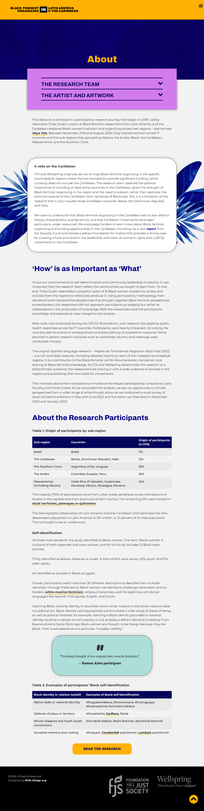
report (151, 229)
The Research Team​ (70, 84)
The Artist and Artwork (77, 95)
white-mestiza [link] (56, 592)
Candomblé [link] (110, 732)
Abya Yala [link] (39, 133)
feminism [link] (75, 592)
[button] (200, 5)
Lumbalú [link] (144, 732)
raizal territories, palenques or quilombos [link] (64, 503)
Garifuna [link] (112, 713)
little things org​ (35, 780)
